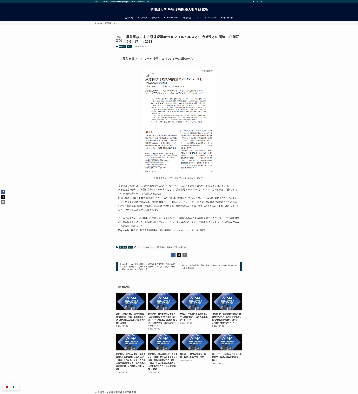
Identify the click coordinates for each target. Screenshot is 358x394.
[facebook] (254, 1)
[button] (173, 255)
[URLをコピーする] (184, 255)
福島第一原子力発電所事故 (177, 247)
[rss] (257, 1)
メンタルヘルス (148, 247)
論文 (129, 46)
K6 (138, 247)
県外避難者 (160, 247)
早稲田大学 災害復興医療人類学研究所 (179, 9)
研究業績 (122, 46)
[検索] (261, 1)
